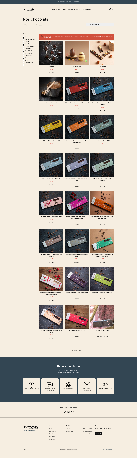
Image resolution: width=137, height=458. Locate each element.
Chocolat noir (28, 48)
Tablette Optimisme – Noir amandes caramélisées (77, 141)
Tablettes (27, 58)
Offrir (26, 60)
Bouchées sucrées (30, 39)
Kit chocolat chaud (51, 103)
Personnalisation (29, 46)
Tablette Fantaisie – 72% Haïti (76, 330)
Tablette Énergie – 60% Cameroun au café (51, 331)
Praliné (26, 37)
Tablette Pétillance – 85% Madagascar (77, 292)
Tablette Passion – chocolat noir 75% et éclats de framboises (77, 217)
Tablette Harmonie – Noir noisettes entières (102, 103)
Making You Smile (109, 449)
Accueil (24, 14)
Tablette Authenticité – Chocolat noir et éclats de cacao (102, 217)
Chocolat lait (28, 51)
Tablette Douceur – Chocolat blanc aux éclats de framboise (51, 293)
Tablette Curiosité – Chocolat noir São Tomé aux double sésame (102, 255)
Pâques (27, 65)
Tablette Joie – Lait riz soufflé (51, 141)
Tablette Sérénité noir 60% (102, 141)
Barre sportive (102, 66)
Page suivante (78, 350)
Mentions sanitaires (64, 449)
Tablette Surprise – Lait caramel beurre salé (77, 179)
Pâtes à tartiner (29, 44)
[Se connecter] (112, 9)
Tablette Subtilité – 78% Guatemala (102, 292)
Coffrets (27, 41)
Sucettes (51, 66)
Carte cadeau (28, 55)
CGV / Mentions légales (72, 449)
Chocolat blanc (29, 62)
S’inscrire (98, 433)
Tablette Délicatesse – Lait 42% (51, 178)
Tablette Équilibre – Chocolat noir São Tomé (77, 255)
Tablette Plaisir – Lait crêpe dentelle (51, 216)
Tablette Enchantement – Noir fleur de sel (77, 103)
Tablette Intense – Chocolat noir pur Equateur (51, 255)
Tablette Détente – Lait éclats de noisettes (102, 179)
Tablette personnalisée (102, 330)
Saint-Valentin (28, 53)
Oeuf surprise (77, 66)
